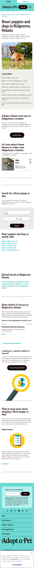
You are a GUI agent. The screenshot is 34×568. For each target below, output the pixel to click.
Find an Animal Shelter (17, 368)
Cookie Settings (17, 564)
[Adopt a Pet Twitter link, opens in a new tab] (12, 510)
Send (25, 493)
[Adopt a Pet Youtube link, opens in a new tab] (19, 510)
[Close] (32, 553)
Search (17, 226)
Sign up (23, 7)
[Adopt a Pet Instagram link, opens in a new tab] (23, 510)
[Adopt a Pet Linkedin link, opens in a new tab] (26, 510)
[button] (30, 160)
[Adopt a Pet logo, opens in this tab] (17, 543)
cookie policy (14, 559)
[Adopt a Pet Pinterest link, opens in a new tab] (15, 510)
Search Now (17, 135)
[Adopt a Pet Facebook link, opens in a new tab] (8, 510)
